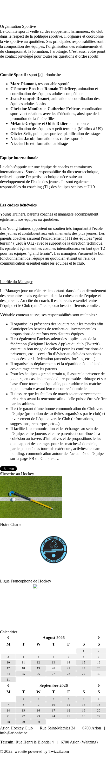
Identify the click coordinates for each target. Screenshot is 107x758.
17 (8, 668)
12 (38, 662)
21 (68, 668)
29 (83, 673)
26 (38, 673)
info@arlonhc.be (14, 733)
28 (68, 673)
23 (98, 668)
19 (38, 668)
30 (38, 721)
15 (83, 662)
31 (8, 679)
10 (8, 662)
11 (68, 704)
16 (38, 710)
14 (8, 710)
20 (98, 710)
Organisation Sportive (18, 26)
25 (23, 673)
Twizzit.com (59, 751)
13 (53, 662)
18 (68, 710)
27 (53, 673)
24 (8, 673)
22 (83, 668)
